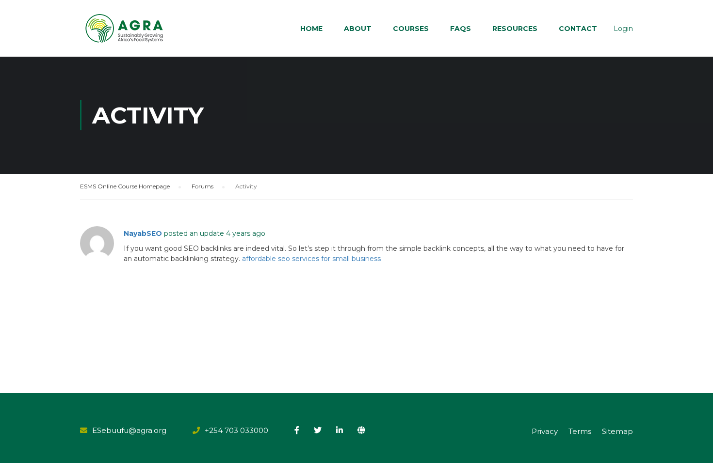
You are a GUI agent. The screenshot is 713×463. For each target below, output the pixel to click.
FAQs (460, 28)
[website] (361, 430)
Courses (411, 28)
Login (623, 28)
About (358, 28)
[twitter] (318, 430)
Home (311, 28)
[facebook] (296, 430)
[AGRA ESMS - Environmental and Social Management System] (125, 28)
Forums (202, 186)
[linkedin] (339, 430)
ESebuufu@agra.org (129, 430)
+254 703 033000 (236, 430)
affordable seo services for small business (311, 258)
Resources (514, 28)
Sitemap (617, 431)
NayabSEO (143, 233)
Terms (579, 431)
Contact (578, 28)
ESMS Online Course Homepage (125, 186)
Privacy (545, 431)
